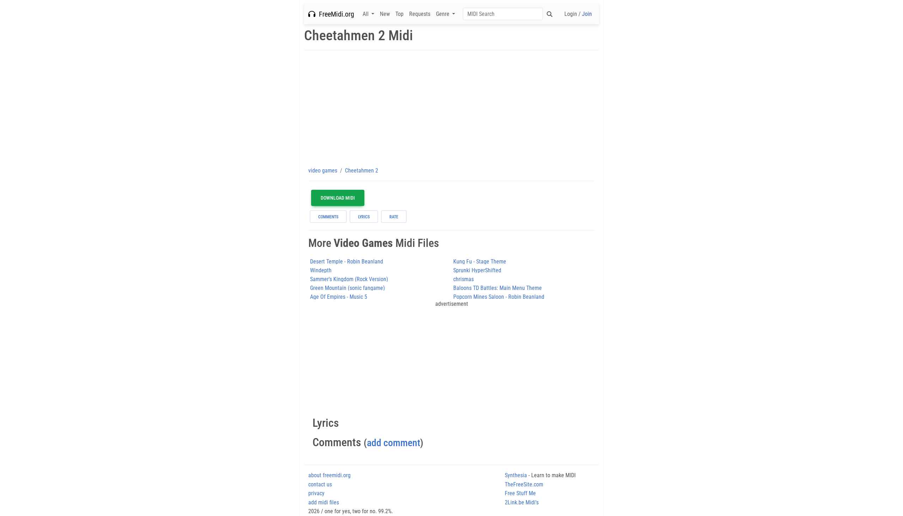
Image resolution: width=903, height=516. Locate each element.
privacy (316, 493)
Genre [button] (443, 14)
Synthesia (516, 475)
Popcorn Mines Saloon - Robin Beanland (498, 296)
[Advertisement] (451, 108)
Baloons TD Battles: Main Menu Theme (497, 288)
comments (328, 216)
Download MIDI (338, 198)
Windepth (321, 270)
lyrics (364, 216)
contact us (320, 484)
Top (399, 14)
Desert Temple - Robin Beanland (346, 261)
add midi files (323, 502)
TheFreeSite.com (524, 484)
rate (393, 216)
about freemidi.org (329, 475)
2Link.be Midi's (522, 502)
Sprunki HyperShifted (477, 270)
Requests (419, 14)
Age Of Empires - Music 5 (338, 296)
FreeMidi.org (334, 14)
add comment (393, 443)
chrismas (463, 279)
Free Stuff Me (520, 493)
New (385, 14)
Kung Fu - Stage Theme (479, 261)
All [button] (366, 14)
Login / (578, 14)
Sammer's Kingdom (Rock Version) (349, 279)
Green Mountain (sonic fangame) (347, 288)
